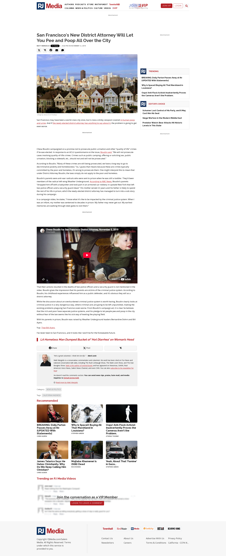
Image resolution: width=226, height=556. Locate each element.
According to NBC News (101, 181)
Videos (107, 8)
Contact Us (107, 538)
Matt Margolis (43, 46)
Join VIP (166, 6)
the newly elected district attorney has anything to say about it (82, 123)
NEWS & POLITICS (54, 389)
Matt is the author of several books (79, 365)
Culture (98, 8)
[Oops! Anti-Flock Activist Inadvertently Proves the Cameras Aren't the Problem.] (121, 413)
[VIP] (115, 8)
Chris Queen (42, 436)
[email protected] (71, 378)
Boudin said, (106, 152)
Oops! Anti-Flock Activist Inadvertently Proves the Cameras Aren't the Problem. (121, 429)
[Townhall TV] (115, 4)
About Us (128, 538)
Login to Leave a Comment (87, 503)
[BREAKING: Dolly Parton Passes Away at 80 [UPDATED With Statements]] (52, 413)
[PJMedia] (49, 6)
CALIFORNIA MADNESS (51, 395)
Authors (69, 4)
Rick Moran (76, 467)
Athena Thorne (112, 436)
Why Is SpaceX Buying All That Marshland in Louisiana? (86, 427)
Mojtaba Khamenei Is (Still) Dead (84, 463)
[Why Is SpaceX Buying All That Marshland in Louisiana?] (87, 413)
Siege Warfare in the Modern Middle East (162, 118)
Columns (69, 8)
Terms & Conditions (156, 542)
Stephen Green (77, 433)
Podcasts (80, 4)
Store (90, 4)
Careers (127, 542)
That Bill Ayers (48, 327)
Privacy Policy (175, 538)
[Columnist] (46, 360)
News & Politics (84, 8)
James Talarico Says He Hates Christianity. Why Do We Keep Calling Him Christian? (51, 465)
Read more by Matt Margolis (67, 382)
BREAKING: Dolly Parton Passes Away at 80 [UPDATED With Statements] (51, 429)
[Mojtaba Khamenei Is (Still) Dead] (87, 449)
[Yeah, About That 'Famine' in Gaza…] (121, 449)
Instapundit (101, 4)
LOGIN (178, 6)
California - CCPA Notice (178, 542)
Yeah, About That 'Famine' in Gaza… (121, 463)
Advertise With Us (155, 538)
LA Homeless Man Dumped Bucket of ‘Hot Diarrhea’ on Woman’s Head (87, 339)
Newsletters (107, 542)
